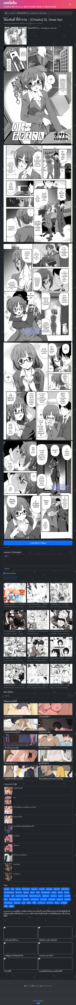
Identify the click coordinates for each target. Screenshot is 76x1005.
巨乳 (5, 906)
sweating (60, 899)
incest (54, 892)
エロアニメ (41, 903)
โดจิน (34, 903)
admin (27, 23)
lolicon (67, 892)
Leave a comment (37, 23)
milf (13, 896)
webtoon (17, 903)
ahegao (6, 889)
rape (5, 899)
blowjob (41, 889)
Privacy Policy (47, 986)
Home (28, 986)
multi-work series (35, 896)
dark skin (56, 889)
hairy (38, 892)
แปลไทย (12, 13)
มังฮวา (29, 903)
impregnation (46, 892)
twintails (67, 899)
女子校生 (64, 903)
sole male (43, 899)
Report (36, 986)
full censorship (9, 892)
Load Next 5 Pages (38, 543)
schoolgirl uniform (15, 899)
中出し (57, 903)
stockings (52, 899)
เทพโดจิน (10, 3)
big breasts (25, 889)
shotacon (26, 899)
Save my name (11, 573)
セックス (50, 903)
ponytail (67, 896)
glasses (26, 892)
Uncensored (8, 903)
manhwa (6, 896)
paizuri (60, 896)
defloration (65, 889)
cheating (49, 889)
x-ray (23, 903)
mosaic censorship (22, 896)
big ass (18, 889)
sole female (34, 899)
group (32, 892)
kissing (60, 892)
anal (12, 889)
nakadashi (46, 896)
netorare (53, 896)
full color (18, 892)
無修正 (11, 906)
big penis (34, 889)
